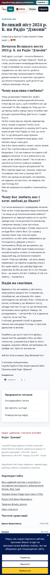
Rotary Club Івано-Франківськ (17, 499)
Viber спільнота (10, 509)
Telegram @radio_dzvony (14, 504)
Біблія (22, 9)
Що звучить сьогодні (16, 407)
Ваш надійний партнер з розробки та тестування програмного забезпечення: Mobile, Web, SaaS (23, 486)
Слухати (43, 9)
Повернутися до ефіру (16, 415)
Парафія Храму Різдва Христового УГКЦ (22, 494)
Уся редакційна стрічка (17, 400)
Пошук (32, 9)
